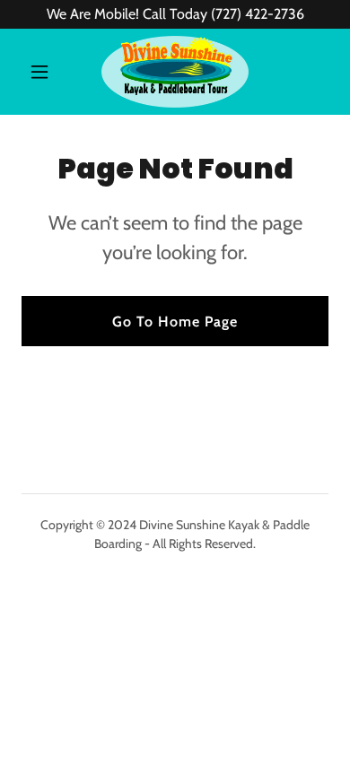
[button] (44, 72)
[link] (175, 72)
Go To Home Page (175, 321)
